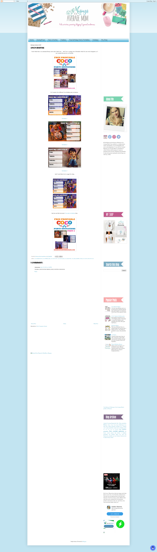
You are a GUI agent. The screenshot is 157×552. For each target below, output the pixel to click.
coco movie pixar (61, 258)
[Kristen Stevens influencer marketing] (109, 509)
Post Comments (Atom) (42, 326)
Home (32, 40)
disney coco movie (83, 258)
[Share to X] (59, 256)
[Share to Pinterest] (62, 256)
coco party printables (76, 258)
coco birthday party (46, 258)
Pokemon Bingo (115, 325)
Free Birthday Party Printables (79, 40)
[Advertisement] (60, 33)
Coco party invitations (70, 213)
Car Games (113, 335)
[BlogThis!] (57, 256)
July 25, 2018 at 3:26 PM (46, 267)
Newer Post (33, 323)
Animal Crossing (107, 423)
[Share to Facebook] (60, 256)
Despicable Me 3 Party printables (118, 423)
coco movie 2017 (54, 258)
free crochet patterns (116, 431)
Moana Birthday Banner (116, 344)
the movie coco (91, 258)
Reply (36, 271)
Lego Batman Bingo (115, 306)
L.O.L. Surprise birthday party (118, 316)
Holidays (95, 40)
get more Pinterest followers (118, 436)
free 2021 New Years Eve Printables (111, 429)
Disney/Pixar (41, 40)
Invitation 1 (64, 118)
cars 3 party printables (108, 428)
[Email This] (55, 256)
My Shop (104, 40)
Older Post (96, 323)
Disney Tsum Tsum (112, 425)
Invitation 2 (64, 144)
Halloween (121, 425)
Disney (105, 425)
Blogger (84, 541)
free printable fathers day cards (116, 434)
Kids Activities (53, 40)
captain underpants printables (114, 426)
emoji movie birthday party (120, 428)
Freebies (63, 40)
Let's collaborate (115, 514)
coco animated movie (38, 258)
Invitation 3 (64, 171)
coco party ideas (68, 258)
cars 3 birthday (123, 426)
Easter (117, 425)
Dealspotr (117, 516)
